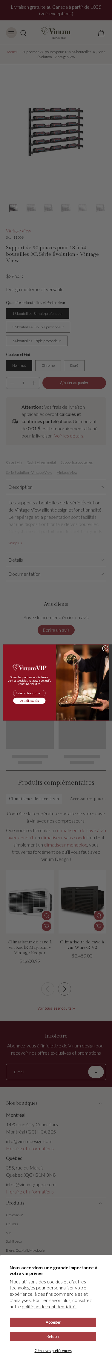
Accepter (53, 1322)
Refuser (53, 1336)
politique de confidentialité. (49, 1306)
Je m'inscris (29, 701)
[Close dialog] (105, 648)
